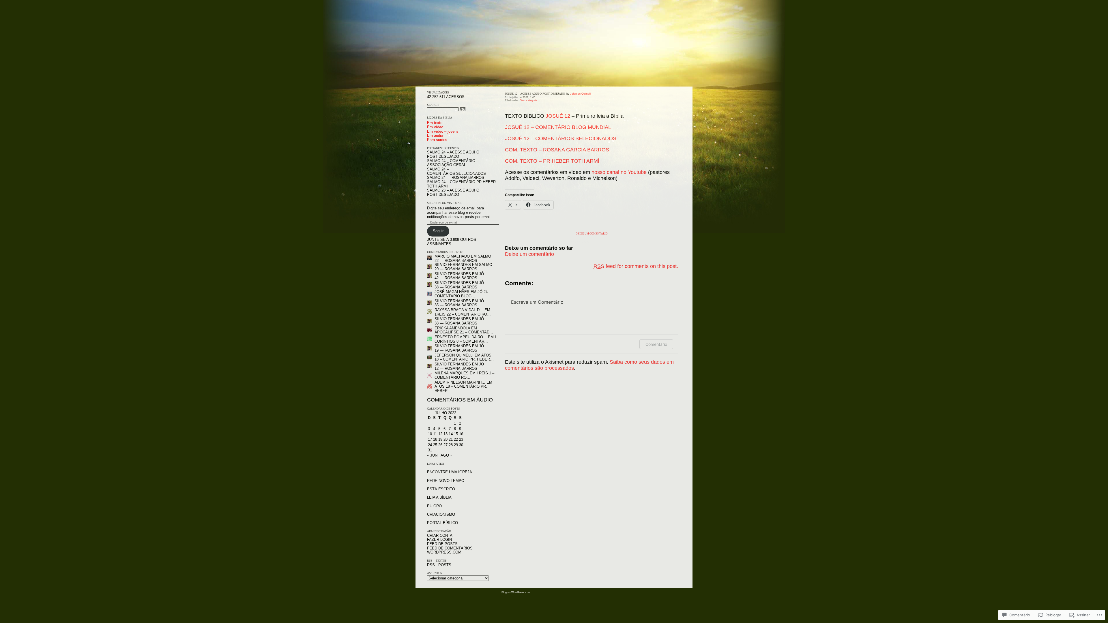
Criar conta (439, 535)
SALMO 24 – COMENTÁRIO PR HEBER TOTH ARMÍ (461, 184)
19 (440, 439)
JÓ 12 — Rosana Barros (459, 366)
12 (440, 434)
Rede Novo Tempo (445, 480)
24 (430, 445)
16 (461, 434)
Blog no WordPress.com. (516, 592)
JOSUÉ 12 (558, 116)
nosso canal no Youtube (619, 172)
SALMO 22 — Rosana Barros (463, 258)
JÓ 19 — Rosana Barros (459, 348)
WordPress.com (444, 552)
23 (461, 439)
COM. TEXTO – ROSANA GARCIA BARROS (557, 150)
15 (456, 434)
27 (445, 445)
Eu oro (434, 506)
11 (435, 434)
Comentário (656, 344)
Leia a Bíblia (439, 497)
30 (461, 445)
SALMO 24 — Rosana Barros (455, 177)
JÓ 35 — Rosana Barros (459, 303)
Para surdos (437, 140)
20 (445, 439)
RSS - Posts (439, 565)
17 (430, 439)
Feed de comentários (450, 548)
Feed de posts (442, 544)
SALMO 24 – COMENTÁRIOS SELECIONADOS (456, 171)
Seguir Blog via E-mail (444, 202)
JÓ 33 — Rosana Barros (459, 321)
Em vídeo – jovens (442, 131)
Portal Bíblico (442, 523)
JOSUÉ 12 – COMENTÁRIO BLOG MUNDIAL (558, 127)
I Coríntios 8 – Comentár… (465, 339)
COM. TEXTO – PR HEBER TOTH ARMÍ (552, 161)
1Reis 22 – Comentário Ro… (463, 314)
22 (456, 439)
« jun (432, 455)
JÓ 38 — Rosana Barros (459, 285)
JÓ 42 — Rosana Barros (459, 276)
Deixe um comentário (592, 233)
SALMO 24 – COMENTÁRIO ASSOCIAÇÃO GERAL (451, 163)
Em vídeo (435, 127)
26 (440, 445)
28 (451, 445)
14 (451, 434)
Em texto (434, 123)
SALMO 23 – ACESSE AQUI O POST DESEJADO (453, 192)
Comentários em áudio (460, 400)
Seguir (438, 231)
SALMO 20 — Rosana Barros (463, 266)
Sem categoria (528, 100)
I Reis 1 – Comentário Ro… (464, 375)
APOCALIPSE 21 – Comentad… (464, 332)
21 (451, 439)
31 (430, 450)
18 (435, 439)
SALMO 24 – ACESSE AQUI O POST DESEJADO (453, 154)
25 (435, 445)
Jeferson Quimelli (454, 355)
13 (445, 434)
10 (430, 434)
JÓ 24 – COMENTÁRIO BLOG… (463, 294)
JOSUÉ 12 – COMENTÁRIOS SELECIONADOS (560, 138)
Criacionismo (441, 514)
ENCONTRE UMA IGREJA (449, 472)
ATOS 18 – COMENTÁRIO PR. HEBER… (464, 357)
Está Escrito (441, 489)
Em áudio (435, 135)
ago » (446, 455)
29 (456, 445)
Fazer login (439, 539)
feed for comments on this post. (636, 266)
